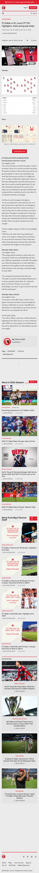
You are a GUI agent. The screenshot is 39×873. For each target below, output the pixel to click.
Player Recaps (6, 438)
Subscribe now (19, 151)
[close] (36, 2)
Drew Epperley (8, 413)
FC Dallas (21, 351)
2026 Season (19, 756)
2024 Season (6, 19)
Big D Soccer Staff (10, 33)
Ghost (25, 870)
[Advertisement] (19, 826)
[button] (18, 863)
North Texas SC (7, 469)
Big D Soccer (10, 870)
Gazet (30, 870)
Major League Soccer (19, 719)
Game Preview (6, 578)
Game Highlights (8, 354)
